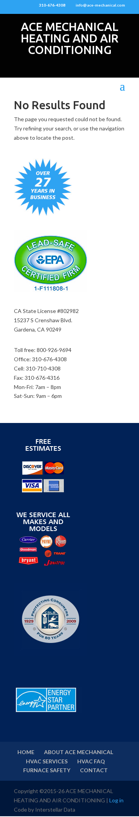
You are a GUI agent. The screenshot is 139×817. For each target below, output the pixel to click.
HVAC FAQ (91, 761)
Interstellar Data (55, 809)
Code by (24, 809)
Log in (116, 800)
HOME (25, 752)
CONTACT (94, 770)
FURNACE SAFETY (46, 770)
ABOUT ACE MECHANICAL (78, 752)
